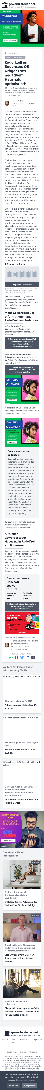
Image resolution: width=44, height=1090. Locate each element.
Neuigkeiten (14, 53)
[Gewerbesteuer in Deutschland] (6, 53)
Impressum (37, 1039)
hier (17, 565)
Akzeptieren (29, 1085)
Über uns (13, 1040)
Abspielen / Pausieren (22, 284)
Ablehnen (13, 1085)
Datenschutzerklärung (25, 1080)
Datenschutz (24, 1039)
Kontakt (5, 1039)
